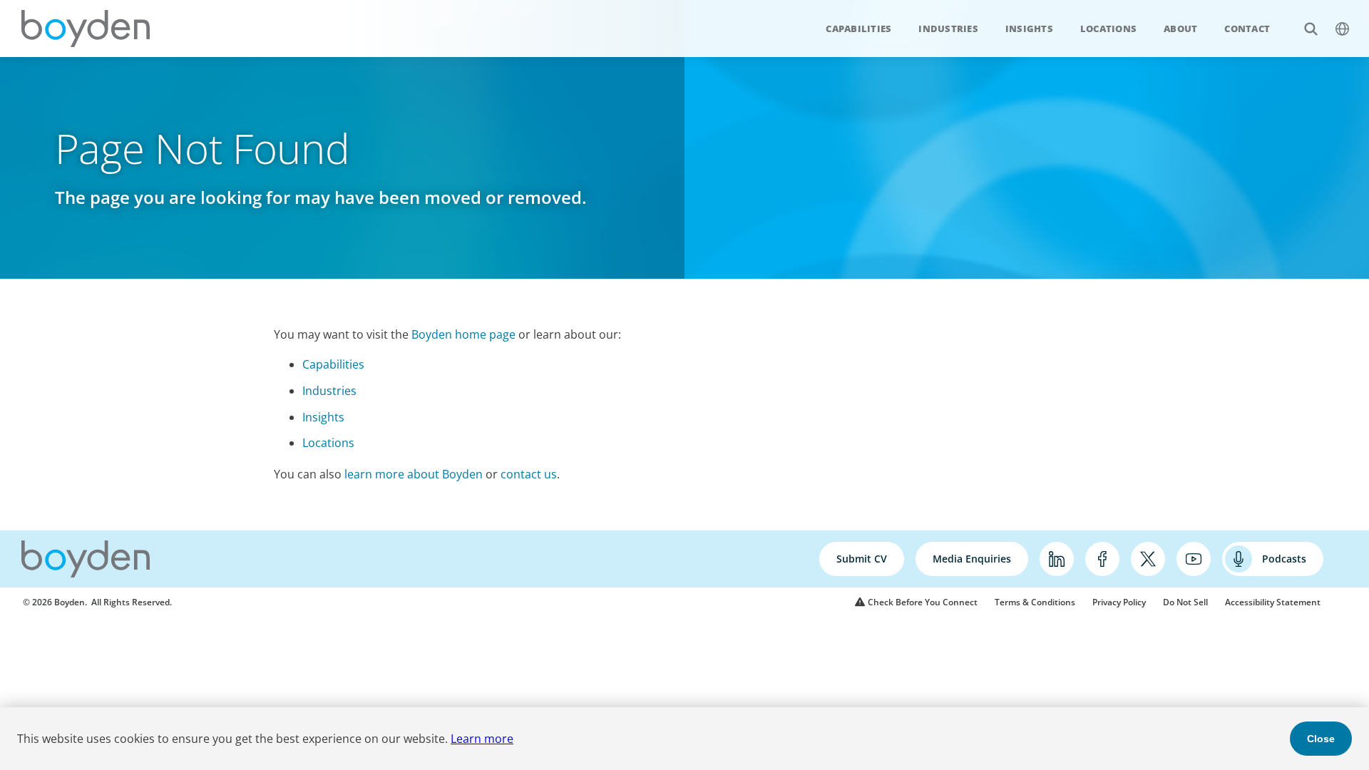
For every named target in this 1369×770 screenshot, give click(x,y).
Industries (948, 28)
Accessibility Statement (1273, 602)
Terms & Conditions (1035, 602)
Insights (1029, 28)
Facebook (1102, 559)
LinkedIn (1057, 559)
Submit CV (861, 558)
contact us (529, 474)
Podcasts (1284, 558)
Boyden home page (463, 334)
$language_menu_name (1342, 28)
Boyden (85, 28)
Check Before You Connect (923, 602)
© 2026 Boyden (54, 602)
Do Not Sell (1185, 602)
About (1180, 28)
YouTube (1193, 559)
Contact (1247, 28)
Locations (1108, 28)
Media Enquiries (972, 558)
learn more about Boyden (413, 474)
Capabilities (858, 28)
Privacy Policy (1119, 602)
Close (1321, 738)
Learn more (482, 738)
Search (1310, 28)
